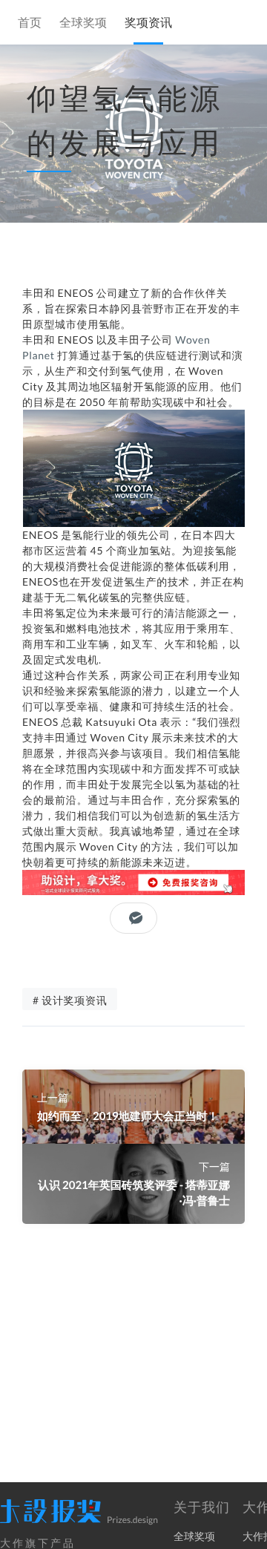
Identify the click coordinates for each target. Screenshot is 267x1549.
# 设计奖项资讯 (70, 1000)
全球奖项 (83, 23)
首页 (30, 23)
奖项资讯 (148, 23)
